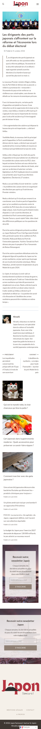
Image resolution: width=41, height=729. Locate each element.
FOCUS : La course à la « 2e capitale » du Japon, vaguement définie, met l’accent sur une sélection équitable (20, 518)
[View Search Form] (3, 4)
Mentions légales (15, 710)
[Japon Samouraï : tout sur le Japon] (20, 4)
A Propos (20, 714)
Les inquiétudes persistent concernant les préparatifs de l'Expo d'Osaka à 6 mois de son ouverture (11, 363)
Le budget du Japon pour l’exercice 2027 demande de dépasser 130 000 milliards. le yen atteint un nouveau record (20, 533)
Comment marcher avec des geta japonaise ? (18, 478)
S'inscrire (20, 586)
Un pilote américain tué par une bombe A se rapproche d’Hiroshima (20, 504)
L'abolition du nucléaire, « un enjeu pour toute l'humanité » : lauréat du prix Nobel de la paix (30, 363)
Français (26, 727)
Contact (30, 710)
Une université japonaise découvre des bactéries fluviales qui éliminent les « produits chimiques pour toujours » (19, 490)
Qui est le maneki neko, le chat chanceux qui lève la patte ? (17, 406)
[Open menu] (37, 4)
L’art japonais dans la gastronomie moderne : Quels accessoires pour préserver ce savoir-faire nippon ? (19, 442)
